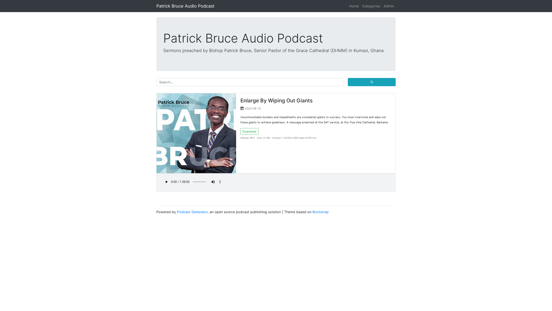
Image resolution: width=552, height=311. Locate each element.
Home (354, 6)
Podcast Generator (192, 212)
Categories (371, 6)
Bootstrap (320, 212)
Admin (389, 6)
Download (249, 131)
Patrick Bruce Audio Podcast (185, 6)
